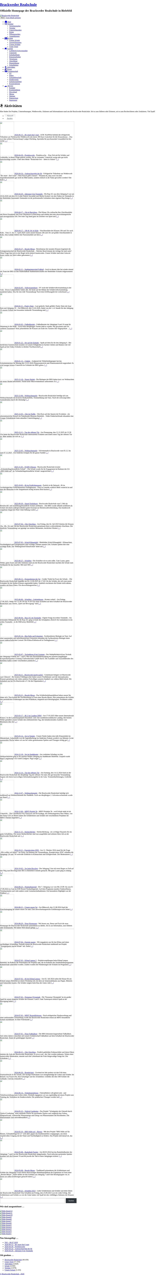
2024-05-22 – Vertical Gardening (26, 1111)
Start (9, 22)
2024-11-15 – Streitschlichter (24, 832)
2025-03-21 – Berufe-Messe (24, 695)
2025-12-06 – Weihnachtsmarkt (25, 396)
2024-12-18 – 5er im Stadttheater (26, 754)
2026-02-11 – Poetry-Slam (24, 306)
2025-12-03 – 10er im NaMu (24, 414)
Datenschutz (13, 98)
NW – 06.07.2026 (11, 1242)
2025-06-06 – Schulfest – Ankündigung (28, 599)
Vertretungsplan (15, 26)
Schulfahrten (13, 65)
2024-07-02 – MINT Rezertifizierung (27, 1015)
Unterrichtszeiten (15, 30)
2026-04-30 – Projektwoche (24, 155)
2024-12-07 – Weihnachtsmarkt (25, 793)
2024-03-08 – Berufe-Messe (24, 1170)
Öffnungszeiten (14, 34)
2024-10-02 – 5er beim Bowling (26, 869)
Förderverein (14, 80)
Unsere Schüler (14, 44)
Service (10, 86)
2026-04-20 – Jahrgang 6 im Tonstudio (28, 194)
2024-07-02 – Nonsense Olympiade (27, 997)
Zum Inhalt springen (13, 18)
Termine (10, 24)
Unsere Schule (14, 40)
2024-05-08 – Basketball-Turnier (26, 1152)
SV (10, 73)
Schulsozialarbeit (15, 82)
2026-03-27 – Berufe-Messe (24, 249)
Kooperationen (14, 84)
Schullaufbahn (14, 55)
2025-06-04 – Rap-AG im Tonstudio (27, 618)
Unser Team (13, 47)
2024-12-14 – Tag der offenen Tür (26, 773)
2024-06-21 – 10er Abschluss (25, 1052)
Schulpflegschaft (15, 78)
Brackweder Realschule (18, 4)
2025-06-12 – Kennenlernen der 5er (27, 579)
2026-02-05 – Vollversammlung (25, 288)
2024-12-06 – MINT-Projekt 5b (25, 811)
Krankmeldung (14, 90)
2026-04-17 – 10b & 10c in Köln (26, 231)
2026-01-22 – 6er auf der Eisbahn (26, 343)
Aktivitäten (11, 67)
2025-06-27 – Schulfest (22, 561)
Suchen (71, 1201)
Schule (10, 38)
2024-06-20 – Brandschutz (24, 1073)
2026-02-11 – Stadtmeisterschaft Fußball (29, 269)
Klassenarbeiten (15, 57)
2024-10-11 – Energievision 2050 (26, 850)
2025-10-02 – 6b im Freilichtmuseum (27, 485)
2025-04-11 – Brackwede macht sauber (28, 675)
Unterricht (13, 53)
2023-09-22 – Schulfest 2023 (25, 1191)
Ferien (11, 32)
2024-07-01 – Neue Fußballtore (25, 1034)
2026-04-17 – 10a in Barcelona (25, 212)
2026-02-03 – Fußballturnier (24, 324)
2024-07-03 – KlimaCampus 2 (25, 960)
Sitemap (12, 96)
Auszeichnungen (15, 42)
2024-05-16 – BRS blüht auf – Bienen (28, 1132)
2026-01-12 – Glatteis (22, 361)
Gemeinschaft (12, 71)
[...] (6, 141)
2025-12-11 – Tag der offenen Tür (26, 432)
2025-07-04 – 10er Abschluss (25, 524)
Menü (3, 18)
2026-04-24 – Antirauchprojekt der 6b (28, 174)
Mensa (11, 94)
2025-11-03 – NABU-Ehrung (25, 467)
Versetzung (13, 59)
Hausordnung (14, 63)
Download (13, 92)
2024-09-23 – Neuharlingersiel (25, 887)
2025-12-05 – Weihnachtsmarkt (25, 451)
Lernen (10, 49)
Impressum (13, 100)
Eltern (11, 75)
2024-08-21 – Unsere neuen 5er (25, 907)
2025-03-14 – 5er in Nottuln (24, 736)
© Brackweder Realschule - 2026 (12, 1274)
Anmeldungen (14, 36)
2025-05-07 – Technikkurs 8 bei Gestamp (29, 654)
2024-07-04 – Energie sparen (25, 942)
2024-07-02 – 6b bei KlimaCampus (27, 979)
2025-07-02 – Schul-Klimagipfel (26, 542)
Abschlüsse (13, 61)
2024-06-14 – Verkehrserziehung (26, 1093)
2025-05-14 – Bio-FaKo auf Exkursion (28, 636)
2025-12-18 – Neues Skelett (24, 379)
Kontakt (12, 88)
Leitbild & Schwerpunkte (18, 51)
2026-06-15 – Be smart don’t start (26, 135)
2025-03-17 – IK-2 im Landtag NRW (28, 716)
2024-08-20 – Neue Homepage (25, 924)
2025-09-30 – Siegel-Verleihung (26, 504)
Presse (9, 69)
